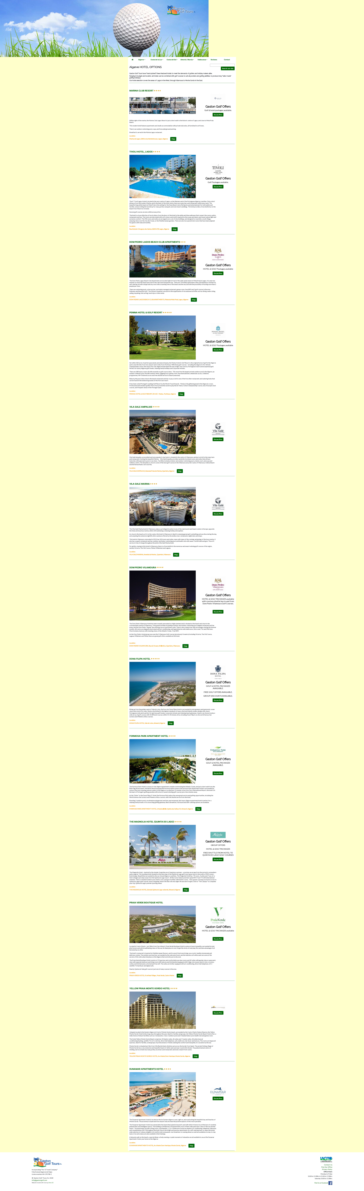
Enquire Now (218, 115)
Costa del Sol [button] (171, 60)
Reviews (214, 60)
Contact (227, 60)
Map (173, 139)
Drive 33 (51, 1182)
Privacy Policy (327, 1169)
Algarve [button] (141, 60)
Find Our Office (326, 1167)
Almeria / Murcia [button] (186, 60)
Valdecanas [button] (202, 60)
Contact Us (328, 1165)
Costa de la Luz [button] (156, 60)
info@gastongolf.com (39, 1180)
